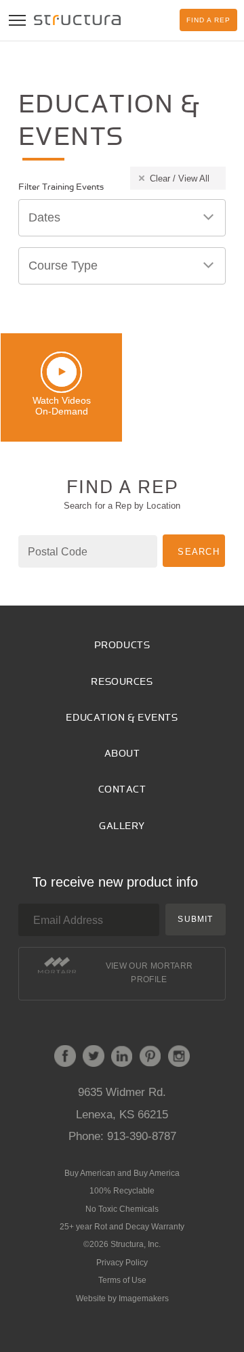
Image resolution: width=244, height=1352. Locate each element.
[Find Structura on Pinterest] (150, 1058)
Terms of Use (122, 1280)
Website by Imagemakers (122, 1298)
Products (122, 645)
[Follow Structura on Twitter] (93, 1058)
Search (199, 552)
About (122, 753)
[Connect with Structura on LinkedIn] (122, 1058)
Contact (122, 789)
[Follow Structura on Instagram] (179, 1058)
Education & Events (122, 717)
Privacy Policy (122, 1262)
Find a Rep (208, 20)
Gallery (122, 826)
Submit (195, 919)
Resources (121, 682)
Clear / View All (179, 178)
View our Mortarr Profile (149, 972)
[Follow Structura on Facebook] (65, 1058)
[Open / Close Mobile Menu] (17, 20)
